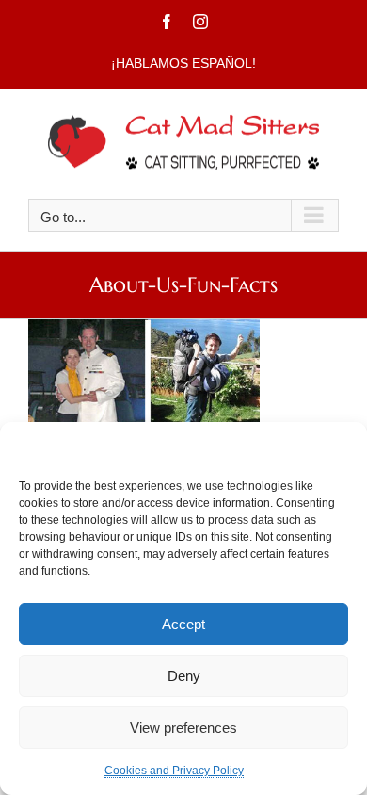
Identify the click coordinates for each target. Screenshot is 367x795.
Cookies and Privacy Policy (174, 770)
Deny (184, 676)
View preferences (183, 728)
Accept (183, 624)
